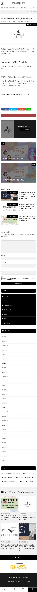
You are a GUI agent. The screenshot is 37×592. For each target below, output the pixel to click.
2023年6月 (5, 389)
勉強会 (5, 314)
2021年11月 (5, 456)
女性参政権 (30, 481)
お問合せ (25, 577)
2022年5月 (5, 434)
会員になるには (23, 7)
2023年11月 (5, 376)
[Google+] (21, 109)
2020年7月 (5, 460)
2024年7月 (5, 354)
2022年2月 (5, 447)
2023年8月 (5, 381)
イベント (6, 296)
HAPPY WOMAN (8, 473)
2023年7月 (5, 385)
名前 (3, 255)
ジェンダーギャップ (8, 477)
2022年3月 (5, 442)
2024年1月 (5, 372)
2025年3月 (5, 337)
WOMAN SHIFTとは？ (12, 7)
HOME (3, 7)
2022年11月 (5, 416)
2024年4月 (5, 367)
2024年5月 (5, 363)
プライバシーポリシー (15, 577)
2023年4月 (5, 398)
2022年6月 (5, 429)
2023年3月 (5, 403)
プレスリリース (7, 309)
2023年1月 (5, 407)
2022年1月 (5, 451)
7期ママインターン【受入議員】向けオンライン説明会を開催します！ (27, 218)
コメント (4, 239)
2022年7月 (5, 425)
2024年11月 (5, 345)
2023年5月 (5, 394)
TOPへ (32, 590)
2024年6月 (5, 359)
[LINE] (28, 109)
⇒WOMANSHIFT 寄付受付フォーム (15, 94)
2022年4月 (5, 438)
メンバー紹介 (32, 7)
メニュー (23, 590)
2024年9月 (5, 350)
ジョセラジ (20, 477)
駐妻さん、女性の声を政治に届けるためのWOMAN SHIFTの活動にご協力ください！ (27, 207)
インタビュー (7, 301)
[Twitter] (13, 109)
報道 (5, 318)
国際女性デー (14, 481)
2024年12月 (5, 341)
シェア (14, 590)
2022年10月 (5, 420)
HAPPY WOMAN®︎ (22, 583)
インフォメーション (14, 12)
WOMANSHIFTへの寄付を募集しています (27, 518)
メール (3, 262)
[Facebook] (5, 109)
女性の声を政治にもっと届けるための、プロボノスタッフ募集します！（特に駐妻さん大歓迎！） (27, 195)
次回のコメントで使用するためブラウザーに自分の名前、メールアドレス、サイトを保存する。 (18, 279)
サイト (3, 269)
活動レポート (7, 323)
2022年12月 (5, 412)
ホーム (4, 590)
